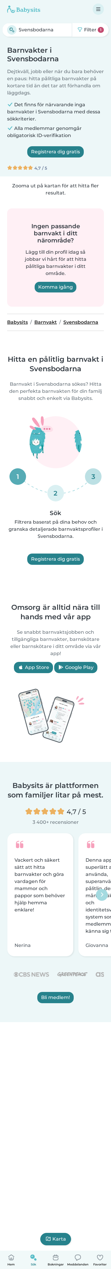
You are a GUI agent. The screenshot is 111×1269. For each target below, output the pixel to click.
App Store (36, 667)
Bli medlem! (55, 997)
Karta (59, 1239)
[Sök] (12, 30)
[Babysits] (23, 9)
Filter (92, 30)
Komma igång (55, 287)
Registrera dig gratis (55, 152)
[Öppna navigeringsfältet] (98, 9)
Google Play (79, 667)
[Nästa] (102, 895)
